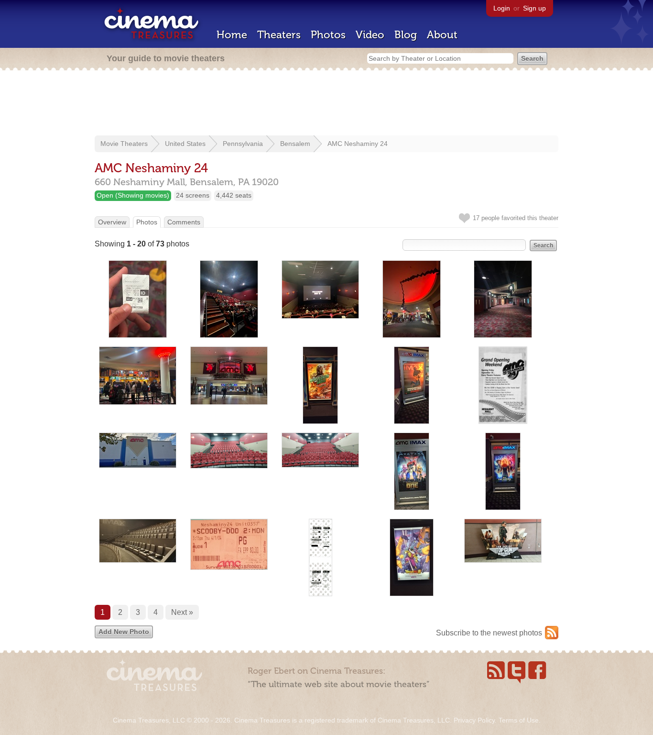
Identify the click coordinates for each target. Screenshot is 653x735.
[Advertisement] (326, 103)
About (442, 34)
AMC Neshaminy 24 (357, 143)
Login (501, 8)
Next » (182, 612)
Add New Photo (123, 631)
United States (185, 143)
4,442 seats (233, 195)
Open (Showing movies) (133, 195)
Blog (405, 34)
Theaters (279, 34)
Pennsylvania (243, 143)
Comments (183, 222)
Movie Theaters (124, 143)
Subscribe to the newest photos (489, 633)
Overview (112, 222)
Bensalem (295, 143)
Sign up (534, 8)
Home (232, 34)
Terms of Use (519, 720)
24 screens (192, 195)
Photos (328, 34)
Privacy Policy (474, 720)
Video (370, 34)
